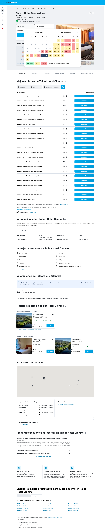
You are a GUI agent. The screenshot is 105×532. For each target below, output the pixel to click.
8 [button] (46, 44)
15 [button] (46, 48)
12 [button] (35, 48)
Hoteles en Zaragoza (48, 506)
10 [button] (28, 48)
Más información (64, 204)
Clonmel (43, 8)
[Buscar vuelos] (3, 7)
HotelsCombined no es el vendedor (27, 522)
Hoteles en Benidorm (22, 508)
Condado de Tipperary (32, 8)
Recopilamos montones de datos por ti (28, 525)
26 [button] (35, 55)
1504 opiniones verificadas (32, 21)
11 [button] (31, 48)
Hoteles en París (47, 510)
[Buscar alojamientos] (3, 10)
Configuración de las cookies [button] (24, 209)
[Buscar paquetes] (3, 16)
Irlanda (21, 8)
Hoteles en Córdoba (73, 504)
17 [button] (28, 52)
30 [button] (50, 55)
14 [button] (42, 48)
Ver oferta (50, 326)
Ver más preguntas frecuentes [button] (43, 456)
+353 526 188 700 (21, 19)
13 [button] (39, 48)
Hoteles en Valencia (73, 506)
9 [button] (62, 44)
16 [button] (50, 48)
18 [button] (31, 52)
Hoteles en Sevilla (73, 510)
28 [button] (42, 55)
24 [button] (28, 55)
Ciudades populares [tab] (23, 496)
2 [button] (62, 41)
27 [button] (39, 55)
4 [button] (31, 44)
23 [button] (50, 52)
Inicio (17, 8)
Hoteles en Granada (73, 508)
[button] (2, 2)
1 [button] (46, 41)
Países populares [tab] (36, 496)
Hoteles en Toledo (21, 506)
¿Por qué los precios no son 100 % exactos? (30, 527)
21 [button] (42, 52)
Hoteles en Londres (22, 510)
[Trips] (3, 24)
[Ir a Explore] (3, 20)
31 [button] (28, 59)
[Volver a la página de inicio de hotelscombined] (12, 2)
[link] (29, 329)
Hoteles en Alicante (48, 508)
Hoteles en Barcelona (22, 504)
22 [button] (46, 52)
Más (18, 227)
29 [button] (46, 55)
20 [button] (39, 52)
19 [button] (35, 52)
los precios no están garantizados (55, 517)
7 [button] (42, 44)
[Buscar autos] (3, 13)
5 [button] (35, 44)
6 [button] (77, 41)
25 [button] (31, 55)
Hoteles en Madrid (47, 504)
